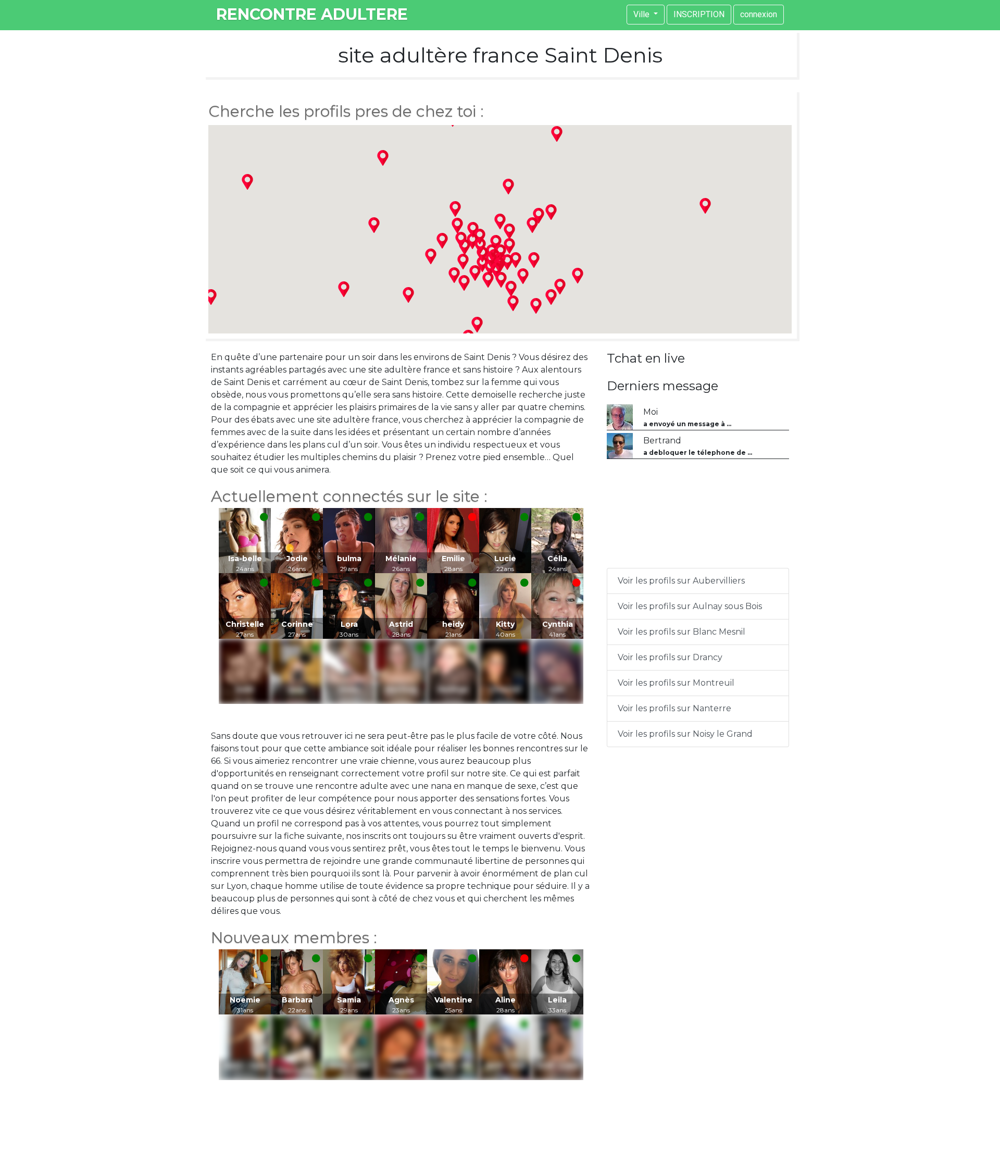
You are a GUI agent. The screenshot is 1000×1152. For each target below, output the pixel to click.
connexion (758, 14)
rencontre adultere (312, 14)
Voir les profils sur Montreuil (676, 683)
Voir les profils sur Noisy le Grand (685, 734)
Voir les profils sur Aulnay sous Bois (690, 606)
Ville (642, 14)
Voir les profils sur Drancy (670, 657)
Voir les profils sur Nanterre (674, 708)
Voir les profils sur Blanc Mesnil (681, 632)
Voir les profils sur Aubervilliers (681, 581)
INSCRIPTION (698, 14)
